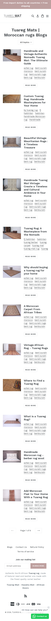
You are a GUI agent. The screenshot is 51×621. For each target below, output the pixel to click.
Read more (30, 85)
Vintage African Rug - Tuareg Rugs (36, 346)
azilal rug (28, 68)
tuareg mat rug (31, 248)
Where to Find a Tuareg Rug (34, 382)
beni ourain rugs (37, 74)
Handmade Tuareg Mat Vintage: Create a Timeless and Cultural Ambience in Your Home (35, 188)
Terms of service (25, 551)
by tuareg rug (31, 110)
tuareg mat (38, 245)
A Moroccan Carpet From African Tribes (33, 309)
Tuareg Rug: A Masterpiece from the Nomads (35, 231)
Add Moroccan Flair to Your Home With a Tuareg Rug (36, 494)
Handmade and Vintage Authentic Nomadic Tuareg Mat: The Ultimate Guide (36, 57)
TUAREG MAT (17, 612)
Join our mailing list (25, 559)
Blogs (9, 547)
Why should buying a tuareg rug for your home (36, 270)
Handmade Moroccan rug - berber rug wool (34, 455)
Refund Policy (37, 547)
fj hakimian (29, 239)
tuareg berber (31, 242)
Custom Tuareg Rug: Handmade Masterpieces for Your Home (35, 101)
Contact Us (21, 547)
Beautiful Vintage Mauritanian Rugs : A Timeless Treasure (36, 142)
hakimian (39, 113)
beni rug (28, 77)
